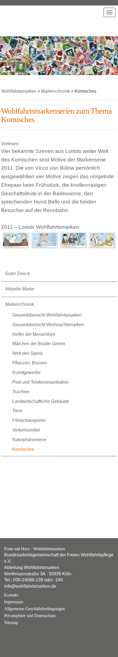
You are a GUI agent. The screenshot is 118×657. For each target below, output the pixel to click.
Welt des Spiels (27, 353)
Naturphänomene (29, 439)
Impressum (13, 602)
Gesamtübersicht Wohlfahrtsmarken (47, 315)
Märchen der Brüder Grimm (38, 343)
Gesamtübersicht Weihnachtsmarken (48, 324)
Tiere (17, 410)
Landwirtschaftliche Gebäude (40, 401)
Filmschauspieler (29, 420)
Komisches (23, 449)
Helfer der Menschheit (33, 334)
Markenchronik (19, 304)
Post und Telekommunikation (40, 382)
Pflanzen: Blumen (29, 363)
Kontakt (11, 595)
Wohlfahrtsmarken (18, 20)
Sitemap (11, 622)
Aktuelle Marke (19, 289)
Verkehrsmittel (26, 430)
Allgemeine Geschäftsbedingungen (34, 608)
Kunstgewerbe (26, 372)
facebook (24, 636)
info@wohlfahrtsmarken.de (30, 586)
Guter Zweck (17, 273)
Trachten (20, 391)
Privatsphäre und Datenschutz (30, 615)
